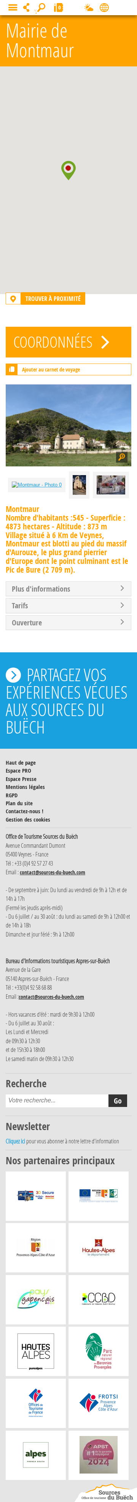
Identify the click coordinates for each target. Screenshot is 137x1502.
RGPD (12, 795)
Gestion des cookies (28, 819)
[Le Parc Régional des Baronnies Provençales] (98, 1353)
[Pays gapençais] (36, 1301)
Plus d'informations (41, 589)
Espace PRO (18, 771)
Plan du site (19, 803)
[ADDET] (36, 1353)
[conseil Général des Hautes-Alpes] (99, 1249)
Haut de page (21, 763)
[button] (68, 170)
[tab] (68, 589)
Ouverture (27, 622)
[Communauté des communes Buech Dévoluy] (99, 1301)
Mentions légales (25, 787)
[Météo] (89, 9)
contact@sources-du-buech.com (52, 872)
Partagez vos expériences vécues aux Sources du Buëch (66, 700)
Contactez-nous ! (24, 811)
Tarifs (20, 605)
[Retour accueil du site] (106, 1493)
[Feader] (99, 1198)
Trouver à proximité (53, 298)
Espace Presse (21, 779)
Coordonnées (54, 342)
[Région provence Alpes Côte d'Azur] (36, 1249)
